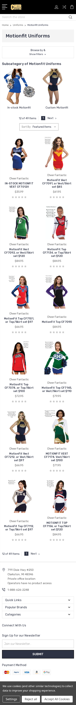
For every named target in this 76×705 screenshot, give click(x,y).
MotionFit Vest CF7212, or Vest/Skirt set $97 (19, 457)
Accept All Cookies (57, 699)
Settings (11, 699)
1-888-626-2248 (18, 589)
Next (50, 118)
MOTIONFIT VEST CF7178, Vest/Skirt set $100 (57, 457)
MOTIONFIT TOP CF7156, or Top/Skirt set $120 (57, 526)
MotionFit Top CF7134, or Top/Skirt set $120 (57, 253)
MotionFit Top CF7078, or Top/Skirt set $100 (19, 388)
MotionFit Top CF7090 (57, 322)
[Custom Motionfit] (57, 86)
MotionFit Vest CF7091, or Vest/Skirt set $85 (56, 183)
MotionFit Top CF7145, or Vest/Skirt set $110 (57, 389)
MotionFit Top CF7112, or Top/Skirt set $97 (19, 528)
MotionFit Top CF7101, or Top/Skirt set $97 (19, 320)
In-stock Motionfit (19, 107)
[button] (38, 52)
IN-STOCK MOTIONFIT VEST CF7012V (19, 185)
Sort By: (26, 126)
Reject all (31, 699)
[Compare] (64, 8)
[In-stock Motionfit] (19, 86)
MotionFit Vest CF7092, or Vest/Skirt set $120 (19, 253)
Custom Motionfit (57, 107)
